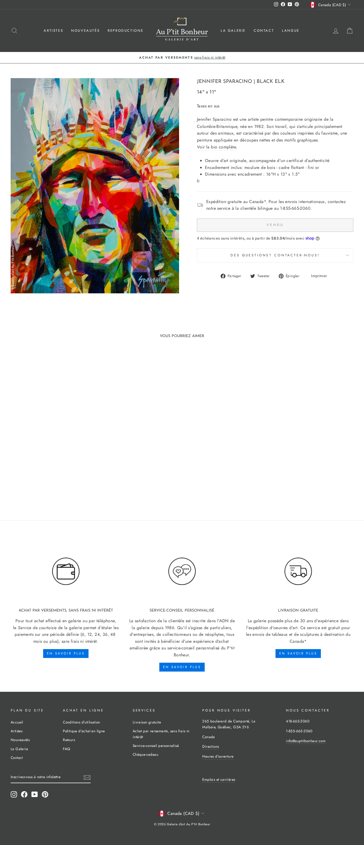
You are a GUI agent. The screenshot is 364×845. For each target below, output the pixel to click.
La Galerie (233, 30)
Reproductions (125, 30)
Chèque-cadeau (145, 754)
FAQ (66, 748)
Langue (291, 30)
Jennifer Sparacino (224, 81)
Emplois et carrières (218, 779)
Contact (264, 30)
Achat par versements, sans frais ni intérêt (161, 733)
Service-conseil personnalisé (156, 745)
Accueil (17, 722)
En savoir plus (66, 653)
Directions (210, 746)
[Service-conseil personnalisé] (182, 571)
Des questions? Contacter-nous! (274, 255)
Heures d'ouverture (217, 756)
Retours (69, 739)
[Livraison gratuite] (298, 571)
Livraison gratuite (147, 722)
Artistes (53, 30)
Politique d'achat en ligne (84, 731)
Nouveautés (85, 30)
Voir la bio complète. (217, 147)
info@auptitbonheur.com (306, 740)
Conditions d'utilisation (81, 722)
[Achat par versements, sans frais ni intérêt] (66, 571)
